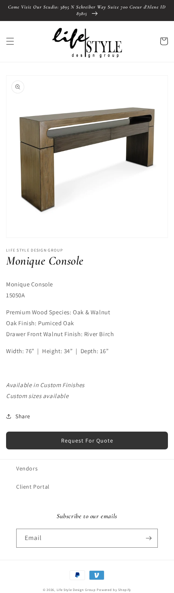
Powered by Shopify (114, 589)
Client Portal (33, 486)
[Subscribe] (148, 538)
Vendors (27, 468)
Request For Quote (87, 440)
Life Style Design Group (76, 589)
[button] (10, 41)
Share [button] (22, 416)
